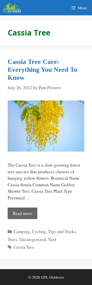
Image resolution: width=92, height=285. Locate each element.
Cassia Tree (24, 247)
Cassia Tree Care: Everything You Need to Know (42, 69)
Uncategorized (32, 239)
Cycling (39, 231)
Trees (12, 239)
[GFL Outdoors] (13, 7)
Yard (52, 239)
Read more (22, 213)
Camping (22, 231)
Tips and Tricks (62, 231)
